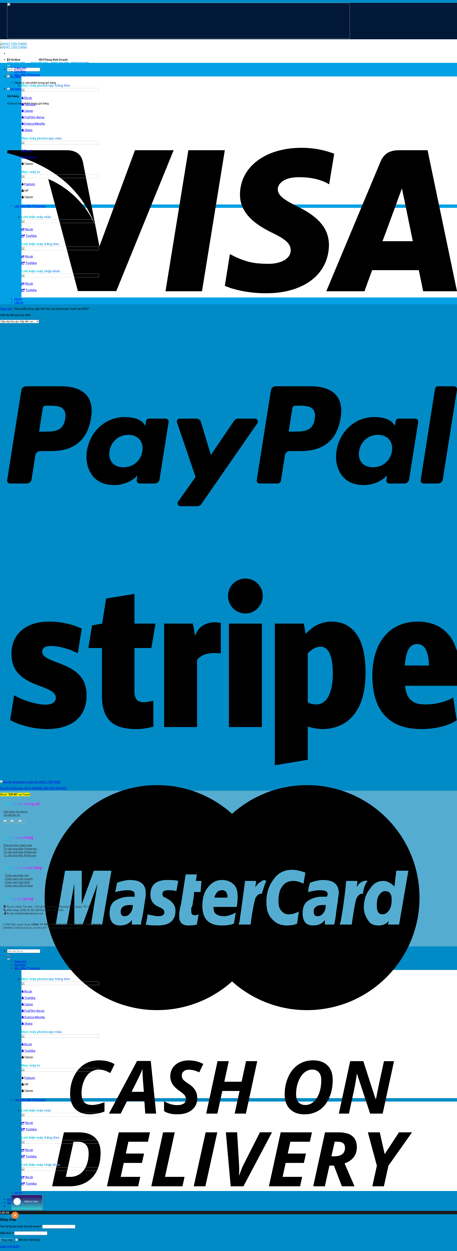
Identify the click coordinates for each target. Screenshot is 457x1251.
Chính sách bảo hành (17, 882)
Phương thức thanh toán (18, 845)
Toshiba (29, 104)
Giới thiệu (20, 71)
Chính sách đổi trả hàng (18, 885)
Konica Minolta (34, 124)
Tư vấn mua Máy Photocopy (21, 848)
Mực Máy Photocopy (27, 74)
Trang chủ (20, 68)
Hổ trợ (18, 299)
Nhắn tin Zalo (31, 1201)
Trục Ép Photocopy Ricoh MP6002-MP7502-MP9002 (33, 788)
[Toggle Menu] (8, 65)
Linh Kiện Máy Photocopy (30, 206)
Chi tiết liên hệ (12, 815)
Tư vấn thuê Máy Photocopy (20, 852)
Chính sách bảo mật (17, 875)
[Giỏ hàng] (14, 76)
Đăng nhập (6, 1240)
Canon (28, 111)
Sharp (28, 130)
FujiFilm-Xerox (34, 117)
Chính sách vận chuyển (18, 878)
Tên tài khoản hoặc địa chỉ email (21, 1226)
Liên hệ (18, 302)
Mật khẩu (7, 1233)
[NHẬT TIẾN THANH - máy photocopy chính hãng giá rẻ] (13, 45)
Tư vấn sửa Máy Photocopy (20, 855)
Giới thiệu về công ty (16, 811)
